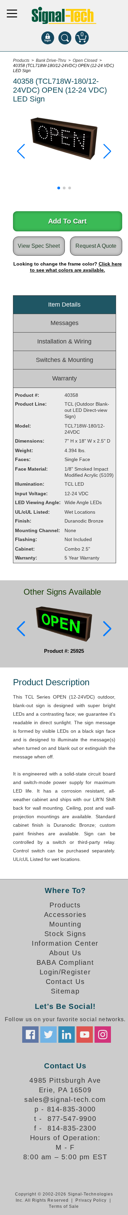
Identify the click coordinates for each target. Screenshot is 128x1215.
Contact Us (65, 981)
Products (65, 905)
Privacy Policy (90, 1200)
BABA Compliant (65, 962)
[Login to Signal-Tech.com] (48, 37)
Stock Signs (65, 933)
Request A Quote (95, 246)
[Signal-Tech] (64, 15)
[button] (21, 151)
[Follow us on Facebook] (30, 1034)
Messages (65, 323)
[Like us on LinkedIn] (66, 1034)
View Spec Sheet (39, 246)
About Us (65, 953)
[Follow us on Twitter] (48, 1034)
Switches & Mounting (64, 359)
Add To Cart (67, 221)
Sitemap (65, 991)
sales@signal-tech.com (65, 1099)
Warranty (64, 378)
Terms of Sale (64, 1206)
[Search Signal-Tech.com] (65, 37)
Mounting (65, 924)
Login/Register (65, 972)
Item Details (64, 304)
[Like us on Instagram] (103, 1034)
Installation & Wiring (64, 341)
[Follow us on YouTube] (84, 1034)
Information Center (65, 943)
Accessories (65, 914)
